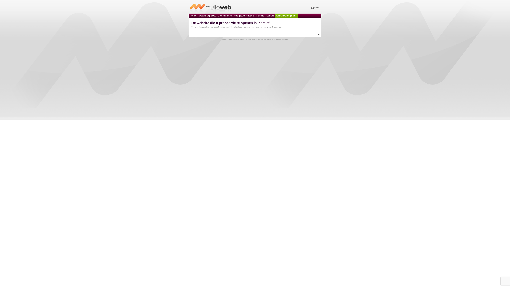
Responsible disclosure (281, 39)
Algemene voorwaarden (265, 39)
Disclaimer (243, 39)
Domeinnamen (225, 16)
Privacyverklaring (252, 39)
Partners (260, 16)
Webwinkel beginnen (286, 16)
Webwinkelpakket (207, 16)
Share (318, 34)
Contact (270, 16)
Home (193, 16)
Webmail (317, 8)
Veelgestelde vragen (244, 16)
